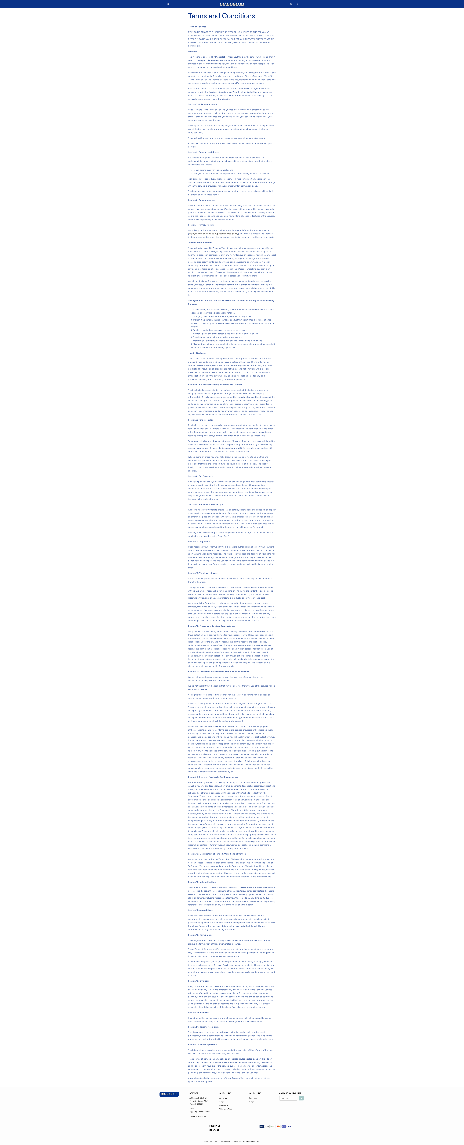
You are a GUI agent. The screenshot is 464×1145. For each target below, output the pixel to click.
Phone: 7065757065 (197, 1116)
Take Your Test (225, 1109)
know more (253, 1098)
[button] (168, 4)
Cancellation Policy (253, 1141)
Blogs (221, 1101)
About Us (223, 1098)
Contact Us (224, 1105)
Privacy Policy (224, 1141)
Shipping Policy (238, 1141)
